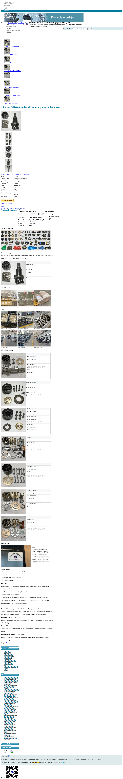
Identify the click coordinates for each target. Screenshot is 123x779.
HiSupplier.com (51, 762)
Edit (11, 203)
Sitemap (60, 762)
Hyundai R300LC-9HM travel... (12, 95)
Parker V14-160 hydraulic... (11, 103)
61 (18, 208)
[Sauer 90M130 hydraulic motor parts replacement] (7, 77)
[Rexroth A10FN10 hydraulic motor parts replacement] (7, 45)
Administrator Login (9, 2)
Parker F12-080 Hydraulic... (11, 87)
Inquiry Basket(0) (10, 3)
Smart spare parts (41, 759)
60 (17, 208)
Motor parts (9, 643)
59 (15, 208)
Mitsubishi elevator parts (28, 759)
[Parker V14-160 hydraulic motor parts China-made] (7, 101)
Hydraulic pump (96, 759)
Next (24, 208)
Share (2, 206)
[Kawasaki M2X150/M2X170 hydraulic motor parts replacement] (7, 69)
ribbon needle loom (86, 759)
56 (10, 208)
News (2, 674)
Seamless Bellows (51, 759)
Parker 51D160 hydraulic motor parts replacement (16, 174)
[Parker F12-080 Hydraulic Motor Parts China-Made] (7, 85)
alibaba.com (7, 5)
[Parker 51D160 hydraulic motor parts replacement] (11, 130)
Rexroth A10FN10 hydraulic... (12, 46)
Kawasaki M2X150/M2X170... (12, 71)
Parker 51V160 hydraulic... (11, 63)
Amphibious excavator (15, 759)
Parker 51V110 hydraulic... (11, 54)
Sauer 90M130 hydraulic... (11, 79)
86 (21, 208)
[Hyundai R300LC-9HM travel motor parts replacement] (7, 93)
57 (12, 208)
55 (8, 208)
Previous (3, 208)
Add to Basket (6, 203)
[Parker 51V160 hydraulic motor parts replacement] (7, 61)
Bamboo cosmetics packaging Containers (68, 759)
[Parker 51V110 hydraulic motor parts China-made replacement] (7, 53)
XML (56, 762)
